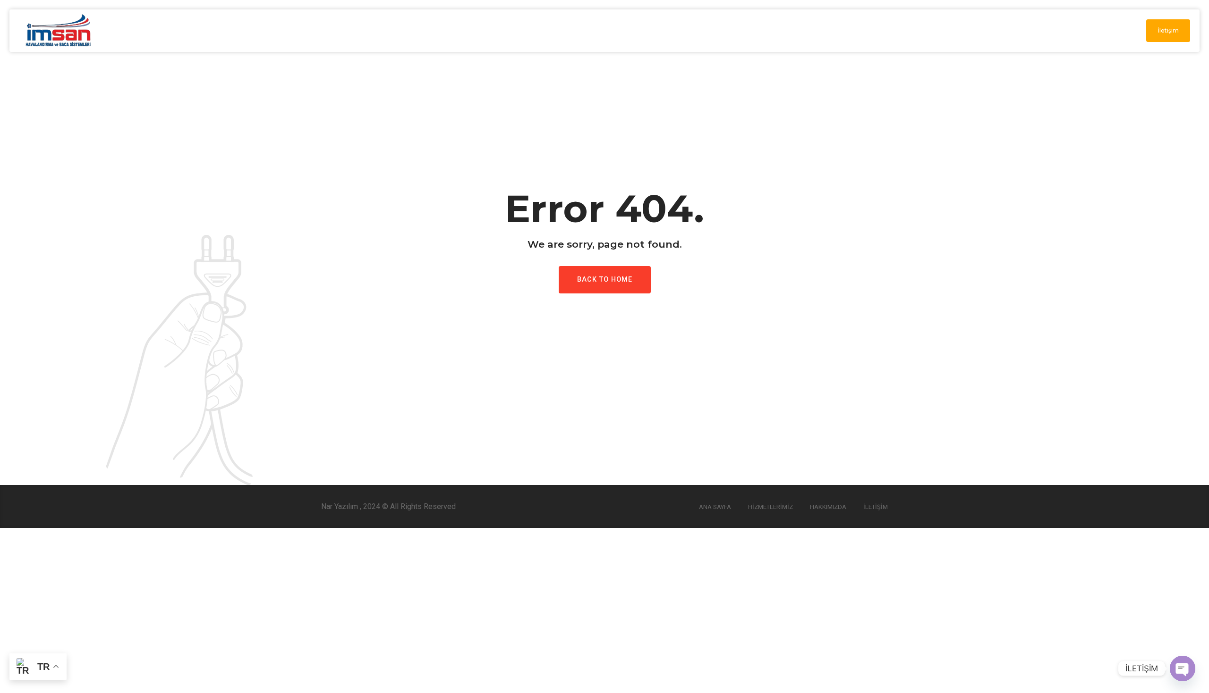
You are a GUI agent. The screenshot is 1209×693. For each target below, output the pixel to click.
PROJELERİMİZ (961, 30)
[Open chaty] (1182, 668)
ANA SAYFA (758, 30)
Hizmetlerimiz (770, 506)
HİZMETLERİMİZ (887, 30)
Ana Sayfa (715, 506)
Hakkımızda (828, 506)
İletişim (875, 506)
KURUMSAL (819, 30)
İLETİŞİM (1023, 30)
